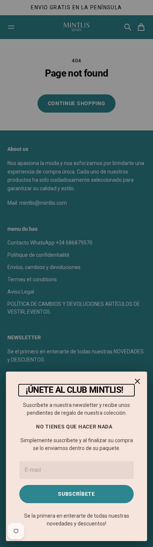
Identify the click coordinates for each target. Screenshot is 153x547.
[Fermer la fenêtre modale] (137, 381)
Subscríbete (76, 494)
